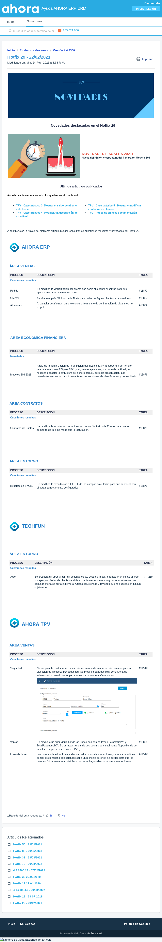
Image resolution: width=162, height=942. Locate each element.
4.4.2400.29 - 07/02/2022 (29, 870)
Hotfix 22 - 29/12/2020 (27, 903)
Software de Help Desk (73, 933)
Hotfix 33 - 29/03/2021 (27, 857)
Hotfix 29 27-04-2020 (27, 883)
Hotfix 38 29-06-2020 (27, 876)
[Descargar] (74, 483)
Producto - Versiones (34, 50)
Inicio (11, 21)
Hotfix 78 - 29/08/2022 (27, 863)
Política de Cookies (137, 923)
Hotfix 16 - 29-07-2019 (27, 896)
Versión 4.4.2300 (64, 50)
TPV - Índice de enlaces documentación (112, 212)
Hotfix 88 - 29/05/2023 (27, 851)
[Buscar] (9, 31)
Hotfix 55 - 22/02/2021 (27, 844)
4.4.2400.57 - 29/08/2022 (29, 890)
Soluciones (34, 21)
